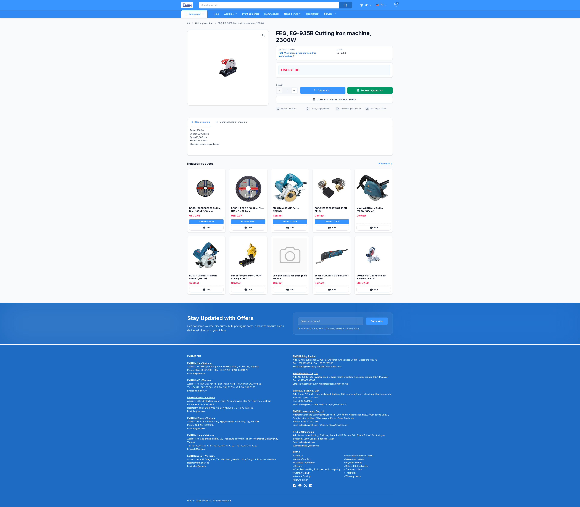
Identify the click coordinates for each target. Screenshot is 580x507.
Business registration (304, 462)
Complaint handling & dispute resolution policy (317, 469)
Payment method (353, 462)
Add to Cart (324, 90)
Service (328, 14)
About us (229, 14)
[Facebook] (294, 485)
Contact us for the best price (336, 99)
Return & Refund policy (356, 466)
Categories (194, 14)
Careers (298, 466)
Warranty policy (353, 476)
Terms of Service (335, 328)
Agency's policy (302, 459)
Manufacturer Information (233, 122)
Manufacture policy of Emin (358, 455)
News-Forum (291, 14)
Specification (202, 122)
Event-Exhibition (250, 14)
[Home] (188, 23)
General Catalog (302, 476)
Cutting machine (204, 23)
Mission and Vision (354, 459)
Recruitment (312, 14)
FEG (281, 53)
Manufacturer (271, 14)
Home (216, 14)
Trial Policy (350, 473)
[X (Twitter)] (305, 485)
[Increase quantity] (294, 90)
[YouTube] (299, 485)
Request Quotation (372, 90)
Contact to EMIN (302, 473)
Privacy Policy (353, 328)
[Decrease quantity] (279, 90)
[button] (228, 67)
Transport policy (353, 469)
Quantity (279, 85)
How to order (301, 479)
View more (384, 163)
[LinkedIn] (310, 485)
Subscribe (377, 321)
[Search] (345, 5)
